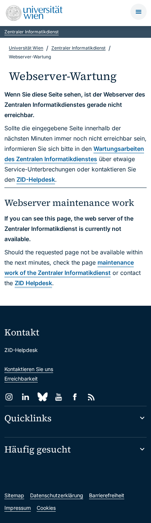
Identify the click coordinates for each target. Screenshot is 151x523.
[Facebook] (74, 397)
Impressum (17, 508)
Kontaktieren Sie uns (28, 369)
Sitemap (14, 495)
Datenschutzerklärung (56, 495)
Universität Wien (26, 48)
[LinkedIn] (25, 397)
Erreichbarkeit (21, 378)
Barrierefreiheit (106, 495)
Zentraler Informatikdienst (31, 31)
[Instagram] (8, 397)
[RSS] (91, 397)
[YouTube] (58, 397)
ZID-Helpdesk (35, 179)
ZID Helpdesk (33, 283)
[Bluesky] (41, 397)
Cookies (46, 508)
